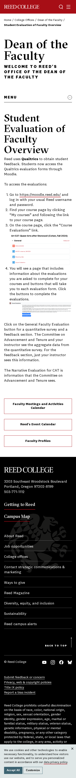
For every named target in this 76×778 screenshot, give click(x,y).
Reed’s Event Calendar (38, 424)
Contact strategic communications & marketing (34, 569)
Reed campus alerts (20, 624)
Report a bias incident (19, 692)
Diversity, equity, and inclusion (29, 603)
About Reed (14, 536)
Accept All (13, 770)
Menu (10, 97)
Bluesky (70, 662)
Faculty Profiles (38, 441)
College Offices (24, 20)
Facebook (61, 662)
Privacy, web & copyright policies (27, 682)
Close (72, 752)
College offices (16, 557)
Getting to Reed (19, 504)
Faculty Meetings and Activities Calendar (38, 406)
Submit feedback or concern (24, 677)
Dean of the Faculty (50, 20)
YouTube (44, 662)
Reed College (21, 7)
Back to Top (56, 646)
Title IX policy (14, 687)
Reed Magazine (16, 593)
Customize (33, 770)
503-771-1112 (14, 492)
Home (7, 20)
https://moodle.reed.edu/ (40, 195)
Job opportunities (18, 546)
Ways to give (14, 583)
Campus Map (17, 516)
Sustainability (15, 614)
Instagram (53, 662)
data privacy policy (55, 762)
